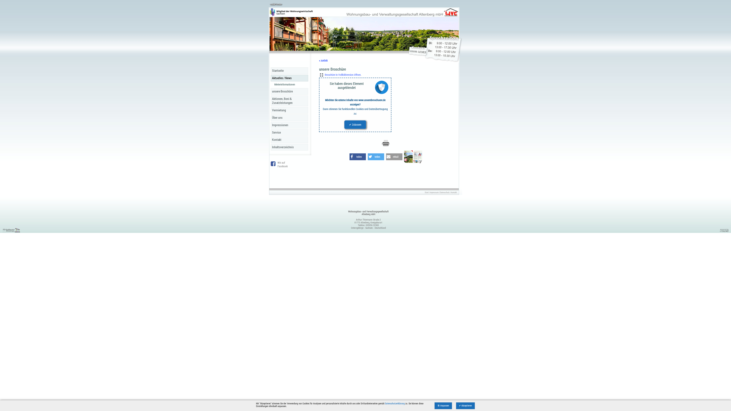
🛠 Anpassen (443, 405)
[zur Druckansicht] (386, 145)
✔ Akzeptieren (465, 405)
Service (276, 132)
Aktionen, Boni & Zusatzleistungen (282, 101)
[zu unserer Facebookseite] (273, 165)
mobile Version (276, 4)
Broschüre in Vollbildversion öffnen (343, 74)
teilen (359, 157)
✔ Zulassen (355, 124)
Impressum (434, 192)
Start (427, 192)
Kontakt (276, 140)
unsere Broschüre (282, 91)
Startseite (278, 70)
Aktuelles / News (282, 78)
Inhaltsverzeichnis (283, 147)
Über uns (277, 117)
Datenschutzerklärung (395, 403)
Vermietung (279, 110)
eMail (395, 157)
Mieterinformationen (284, 84)
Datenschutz (445, 192)
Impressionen (280, 125)
